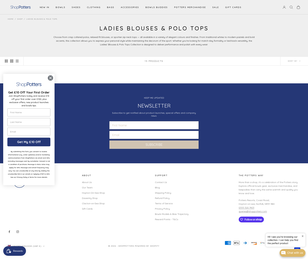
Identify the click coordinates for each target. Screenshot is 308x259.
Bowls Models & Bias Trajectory (171, 214)
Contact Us (161, 182)
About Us (87, 182)
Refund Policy (162, 198)
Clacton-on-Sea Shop (93, 203)
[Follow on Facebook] (9, 231)
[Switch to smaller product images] (11, 61)
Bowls (60, 7)
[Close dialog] (50, 78)
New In (44, 7)
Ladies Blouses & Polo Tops (41, 19)
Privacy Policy (162, 208)
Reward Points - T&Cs (166, 219)
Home (11, 19)
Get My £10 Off (29, 142)
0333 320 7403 (246, 207)
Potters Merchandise (190, 7)
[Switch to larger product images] (6, 61)
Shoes (76, 7)
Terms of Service (164, 203)
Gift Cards (233, 7)
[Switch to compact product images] (17, 61)
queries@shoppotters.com (253, 211)
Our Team (87, 187)
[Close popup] (302, 236)
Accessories (130, 7)
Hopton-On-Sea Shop (93, 192)
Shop (20, 19)
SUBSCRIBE (154, 145)
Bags (110, 7)
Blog (157, 187)
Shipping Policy (163, 192)
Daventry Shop (90, 198)
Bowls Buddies (156, 7)
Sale (215, 7)
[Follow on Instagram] (17, 231)
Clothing (94, 7)
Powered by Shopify (147, 246)
